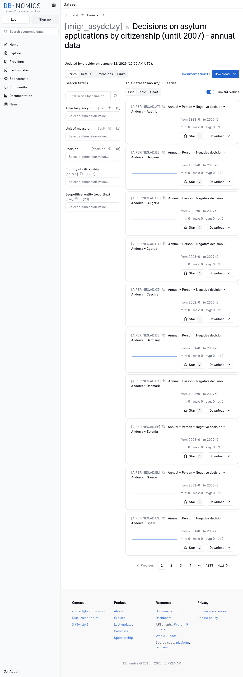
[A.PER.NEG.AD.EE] (145, 427)
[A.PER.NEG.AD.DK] (146, 381)
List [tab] (131, 92)
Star (194, 136)
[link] (82, 15)
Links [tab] (121, 74)
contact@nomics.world (89, 611)
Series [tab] (72, 74)
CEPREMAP (172, 663)
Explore (119, 618)
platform (182, 642)
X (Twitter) (80, 624)
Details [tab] (86, 74)
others (160, 629)
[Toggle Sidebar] (60, 338)
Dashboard (164, 618)
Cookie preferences (211, 611)
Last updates (123, 624)
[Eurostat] (72, 15)
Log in (15, 19)
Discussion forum (85, 618)
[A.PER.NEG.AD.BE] (145, 152)
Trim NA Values (227, 92)
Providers (121, 631)
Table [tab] (142, 92)
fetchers (162, 647)
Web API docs (166, 636)
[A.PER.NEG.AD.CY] (146, 244)
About (118, 611)
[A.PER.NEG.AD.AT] (145, 107)
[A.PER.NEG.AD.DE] (145, 335)
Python (179, 624)
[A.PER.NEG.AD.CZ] (145, 289)
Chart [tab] (154, 92)
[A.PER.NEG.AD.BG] (146, 198)
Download (222, 74)
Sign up (45, 19)
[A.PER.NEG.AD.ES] (145, 518)
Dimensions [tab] (104, 74)
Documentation (193, 74)
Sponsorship (123, 638)
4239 (209, 565)
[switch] (210, 92)
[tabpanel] (152, 325)
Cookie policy (207, 618)
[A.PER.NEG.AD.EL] (145, 472)
